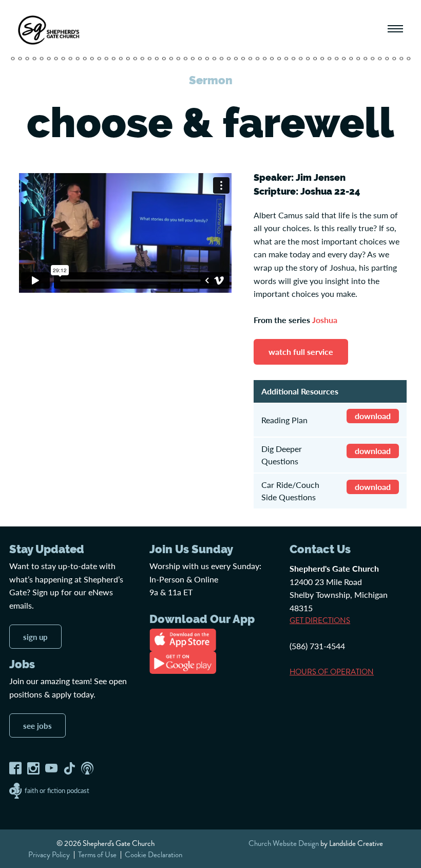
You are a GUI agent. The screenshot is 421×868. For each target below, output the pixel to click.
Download (373, 416)
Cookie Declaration (153, 854)
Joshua (324, 320)
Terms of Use (97, 854)
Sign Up (35, 636)
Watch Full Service (301, 351)
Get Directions (320, 620)
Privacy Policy (49, 854)
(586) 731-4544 (317, 646)
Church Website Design (283, 843)
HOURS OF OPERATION (332, 671)
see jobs (37, 725)
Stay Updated (46, 549)
